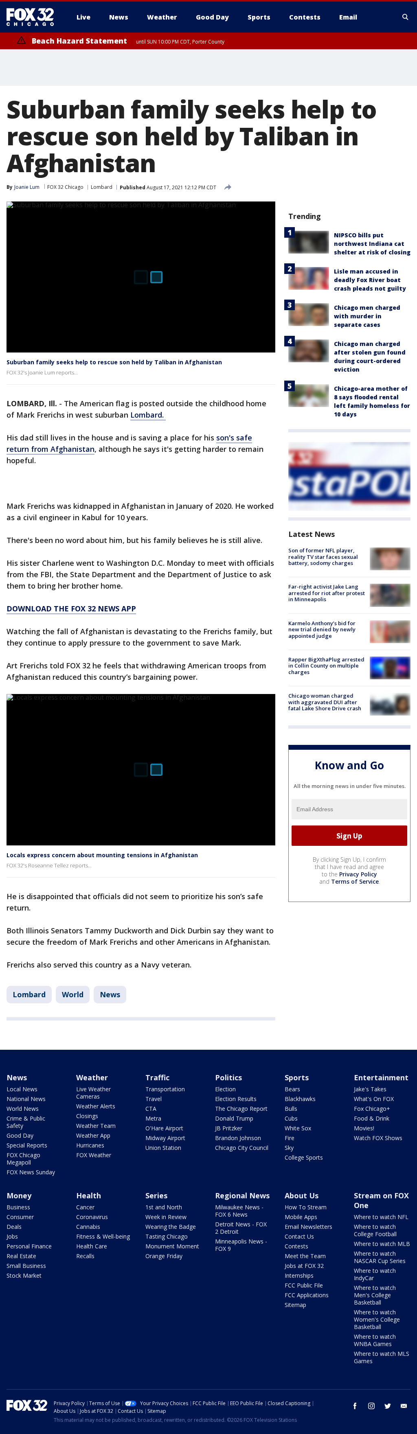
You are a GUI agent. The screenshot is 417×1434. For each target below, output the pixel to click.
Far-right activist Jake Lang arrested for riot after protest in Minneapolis (326, 593)
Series (156, 1195)
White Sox (298, 1128)
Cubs (291, 1118)
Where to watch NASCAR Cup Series (380, 1257)
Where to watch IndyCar (375, 1274)
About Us (301, 1195)
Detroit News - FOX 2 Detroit (241, 1227)
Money (19, 1195)
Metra (153, 1118)
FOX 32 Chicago (65, 187)
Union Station (163, 1148)
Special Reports (27, 1145)
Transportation (165, 1089)
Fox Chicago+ (372, 1108)
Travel (153, 1099)
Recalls (85, 1256)
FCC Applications (307, 1295)
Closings (87, 1116)
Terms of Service (355, 881)
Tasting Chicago (166, 1236)
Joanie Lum (27, 187)
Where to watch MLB (382, 1244)
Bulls (291, 1108)
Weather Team (96, 1126)
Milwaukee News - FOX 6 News (239, 1210)
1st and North (163, 1207)
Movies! (364, 1128)
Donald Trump (234, 1118)
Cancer (85, 1207)
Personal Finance (29, 1246)
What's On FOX (374, 1099)
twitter (387, 1405)
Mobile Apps (301, 1217)
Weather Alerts (95, 1106)
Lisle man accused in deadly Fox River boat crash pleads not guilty (370, 279)
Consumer (20, 1217)
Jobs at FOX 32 (304, 1266)
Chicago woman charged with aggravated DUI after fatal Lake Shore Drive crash (324, 702)
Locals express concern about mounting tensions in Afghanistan (102, 855)
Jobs (12, 1236)
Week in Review (166, 1217)
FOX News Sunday (31, 1172)
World (72, 994)
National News (26, 1099)
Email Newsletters (308, 1226)
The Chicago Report (241, 1108)
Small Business (26, 1266)
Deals (14, 1226)
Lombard (101, 187)
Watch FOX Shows (378, 1138)
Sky (289, 1148)
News (110, 994)
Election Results (236, 1099)
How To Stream (306, 1207)
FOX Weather (93, 1155)
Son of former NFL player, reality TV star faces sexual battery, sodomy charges (323, 557)
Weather (92, 1077)
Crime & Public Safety (26, 1122)
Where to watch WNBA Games (375, 1340)
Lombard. (148, 415)
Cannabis (88, 1226)
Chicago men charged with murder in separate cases (367, 316)
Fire (289, 1138)
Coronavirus (92, 1217)
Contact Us (299, 1236)
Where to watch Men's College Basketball (375, 1295)
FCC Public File (304, 1285)
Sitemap (295, 1305)
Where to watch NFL (381, 1217)
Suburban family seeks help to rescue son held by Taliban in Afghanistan (114, 362)
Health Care (91, 1246)
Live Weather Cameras (93, 1092)
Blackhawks (300, 1099)
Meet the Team (305, 1256)
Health (88, 1195)
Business (18, 1207)
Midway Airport (165, 1138)
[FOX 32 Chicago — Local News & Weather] (33, 17)
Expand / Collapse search (405, 17)
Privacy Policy (358, 874)
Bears (292, 1089)
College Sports (304, 1157)
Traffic (157, 1077)
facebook (355, 1405)
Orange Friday (163, 1256)
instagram (371, 1405)
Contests (296, 1246)
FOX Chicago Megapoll (23, 1158)
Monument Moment (172, 1246)
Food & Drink (371, 1118)
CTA (150, 1108)
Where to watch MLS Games (381, 1357)
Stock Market (24, 1275)
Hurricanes (90, 1145)
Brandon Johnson (238, 1138)
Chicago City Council (241, 1148)
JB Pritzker (228, 1128)
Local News (22, 1089)
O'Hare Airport (164, 1128)
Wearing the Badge (170, 1226)
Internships (299, 1275)
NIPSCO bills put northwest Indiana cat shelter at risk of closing (372, 243)
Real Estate (21, 1256)
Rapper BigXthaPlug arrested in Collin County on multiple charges (326, 666)
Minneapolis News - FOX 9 (241, 1244)
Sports (297, 1077)
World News (23, 1108)
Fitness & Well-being (103, 1236)
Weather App (93, 1135)
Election (225, 1089)
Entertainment (381, 1077)
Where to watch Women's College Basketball (377, 1319)
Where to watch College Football (375, 1230)
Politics (228, 1077)
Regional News (242, 1195)
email (403, 1405)
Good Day (20, 1135)
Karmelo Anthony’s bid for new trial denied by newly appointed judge (322, 629)
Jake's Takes (370, 1089)
